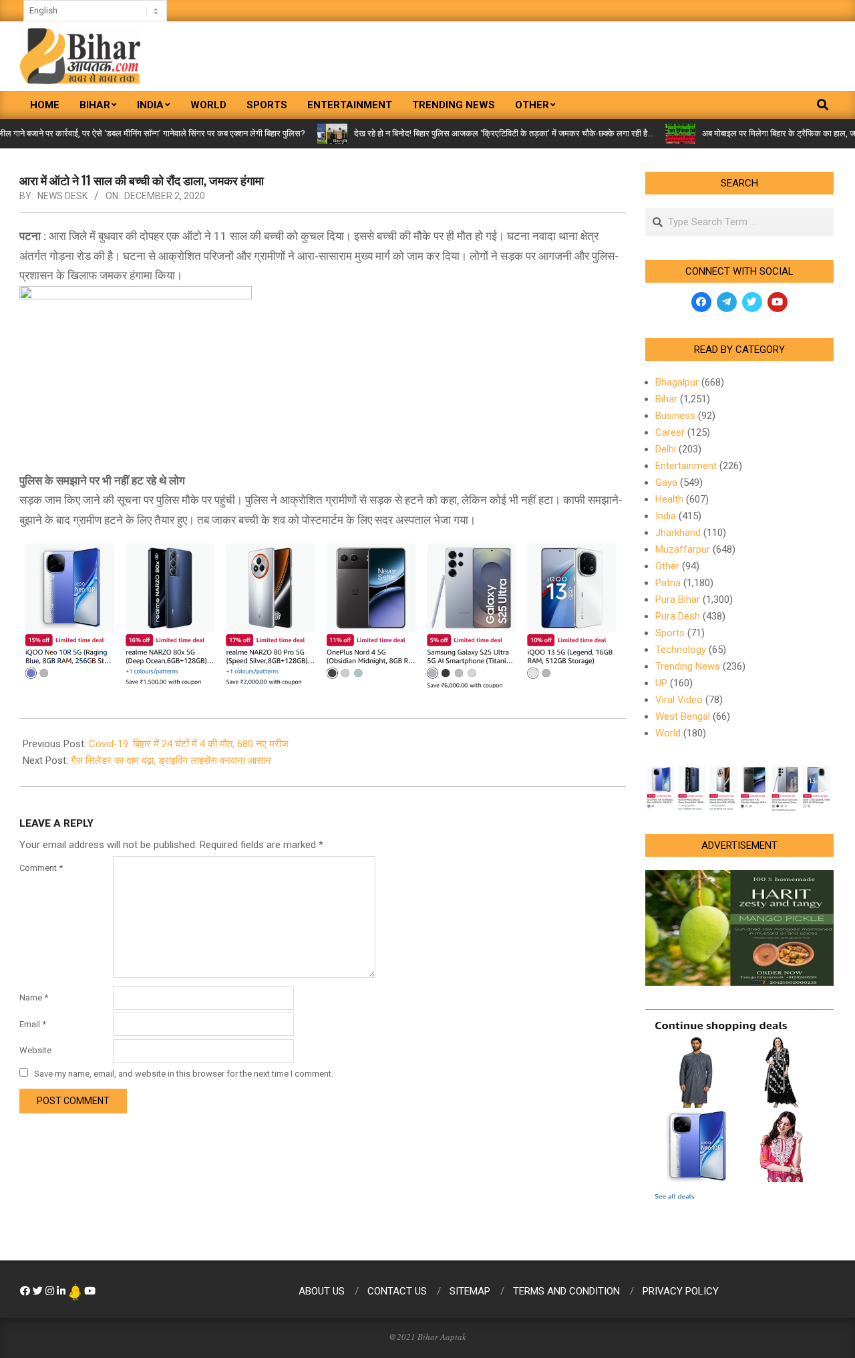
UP (661, 683)
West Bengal (682, 716)
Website (35, 1050)
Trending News (687, 666)
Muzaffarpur (682, 549)
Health (669, 499)
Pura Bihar (677, 599)
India (665, 516)
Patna (668, 583)
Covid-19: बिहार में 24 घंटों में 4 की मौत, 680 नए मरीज (189, 744)
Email (32, 1024)
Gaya (666, 483)
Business (675, 416)
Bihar (666, 399)
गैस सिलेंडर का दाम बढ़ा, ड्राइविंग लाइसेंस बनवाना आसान (171, 761)
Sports (670, 633)
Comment (41, 868)
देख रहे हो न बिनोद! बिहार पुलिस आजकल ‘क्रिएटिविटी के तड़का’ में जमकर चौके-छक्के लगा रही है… (477, 133)
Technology (680, 650)
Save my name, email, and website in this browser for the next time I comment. (183, 1074)
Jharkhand (678, 533)
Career (670, 432)
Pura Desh (677, 616)
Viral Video (679, 700)
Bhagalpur (677, 382)
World (668, 733)
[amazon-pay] (322, 613)
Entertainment (686, 466)
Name (33, 997)
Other (667, 566)
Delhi (665, 449)
